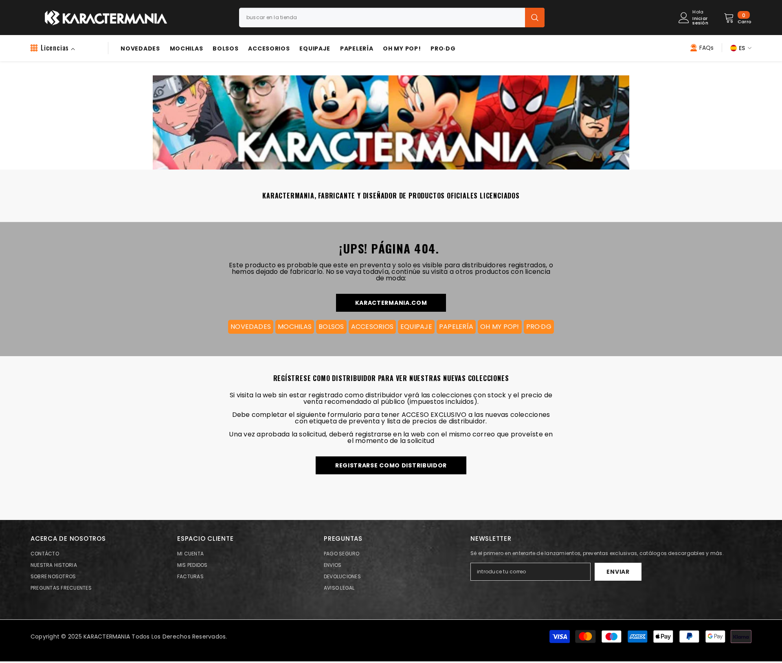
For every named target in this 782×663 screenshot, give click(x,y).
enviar (617, 572)
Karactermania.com (391, 303)
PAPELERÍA (456, 326)
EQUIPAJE (416, 326)
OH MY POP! (499, 326)
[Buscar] (392, 17)
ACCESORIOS (372, 326)
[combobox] (382, 17)
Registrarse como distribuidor (391, 465)
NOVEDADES (251, 326)
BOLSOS (331, 326)
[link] (390, 117)
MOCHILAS (295, 326)
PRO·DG (538, 326)
